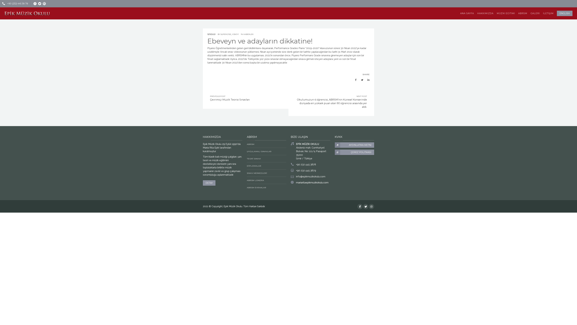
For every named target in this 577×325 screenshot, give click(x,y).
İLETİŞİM (548, 13)
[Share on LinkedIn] (367, 80)
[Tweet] (360, 80)
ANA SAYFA (467, 13)
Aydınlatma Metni (360, 145)
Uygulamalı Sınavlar (259, 151)
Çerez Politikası (361, 152)
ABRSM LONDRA (255, 180)
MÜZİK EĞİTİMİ (506, 13)
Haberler (248, 34)
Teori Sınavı (254, 159)
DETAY (209, 183)
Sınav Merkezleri (257, 173)
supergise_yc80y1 (229, 34)
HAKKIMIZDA (485, 13)
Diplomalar (254, 166)
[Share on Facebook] (354, 80)
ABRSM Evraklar (256, 187)
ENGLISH (565, 13)
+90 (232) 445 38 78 (17, 3)
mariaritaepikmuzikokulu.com (312, 182)
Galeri (535, 13)
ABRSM (522, 13)
